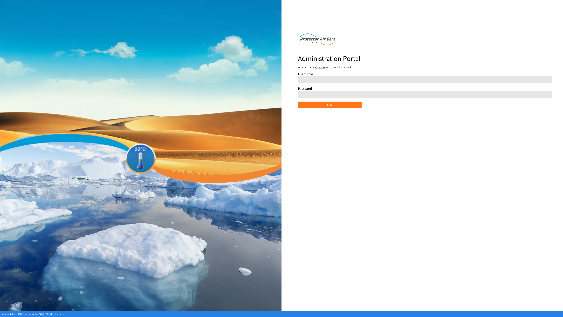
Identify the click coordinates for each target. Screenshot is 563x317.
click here (320, 67)
